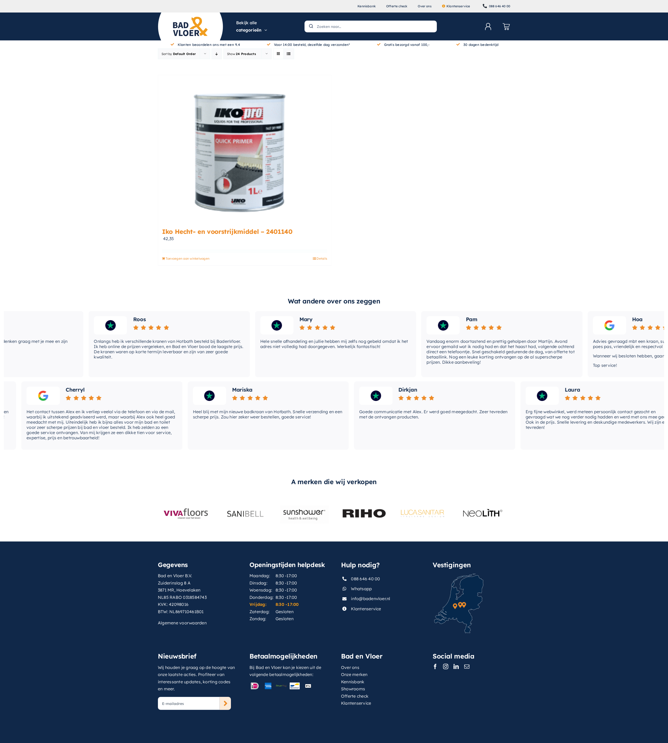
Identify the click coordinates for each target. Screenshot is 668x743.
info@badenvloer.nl (370, 598)
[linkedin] (456, 666)
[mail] (466, 666)
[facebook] (435, 666)
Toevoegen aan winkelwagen (188, 258)
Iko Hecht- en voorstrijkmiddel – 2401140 (227, 231)
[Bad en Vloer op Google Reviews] (586, 325)
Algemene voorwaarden (182, 622)
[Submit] (311, 26)
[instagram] (445, 666)
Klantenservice (366, 608)
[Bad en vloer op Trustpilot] (87, 325)
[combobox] (371, 26)
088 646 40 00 (365, 578)
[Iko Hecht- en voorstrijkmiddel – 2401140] (244, 148)
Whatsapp (361, 588)
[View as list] (289, 54)
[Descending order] (217, 53)
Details (322, 258)
